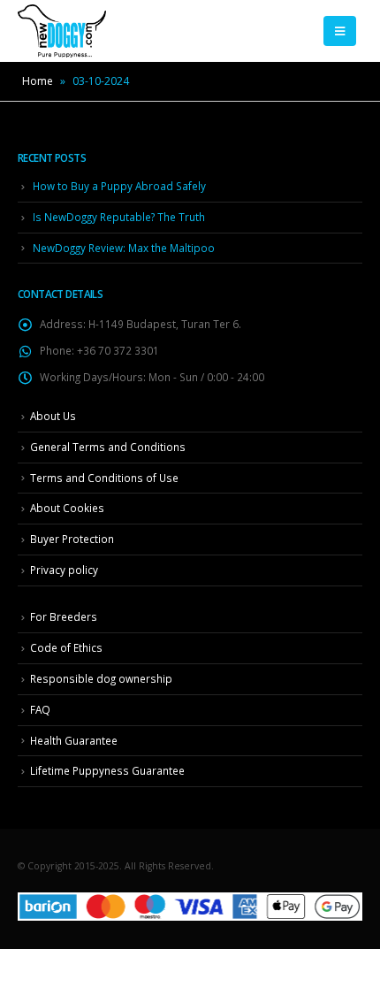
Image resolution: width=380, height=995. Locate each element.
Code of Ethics (66, 647)
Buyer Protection (72, 539)
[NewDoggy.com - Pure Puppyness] (62, 30)
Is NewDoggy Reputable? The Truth (119, 217)
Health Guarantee (74, 740)
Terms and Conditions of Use (104, 478)
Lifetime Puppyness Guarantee (107, 770)
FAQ (40, 709)
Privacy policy (64, 570)
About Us (53, 416)
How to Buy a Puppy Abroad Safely (119, 186)
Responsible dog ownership (101, 678)
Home (37, 80)
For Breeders (63, 616)
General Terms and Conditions (108, 447)
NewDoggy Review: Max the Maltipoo (124, 248)
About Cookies (67, 508)
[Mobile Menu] (339, 31)
